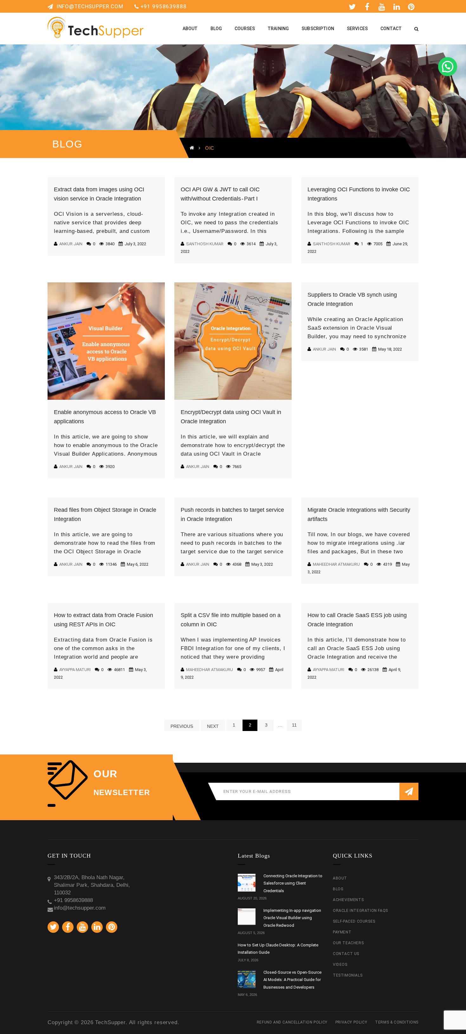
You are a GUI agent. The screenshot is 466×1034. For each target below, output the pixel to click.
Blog (338, 889)
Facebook (368, 6)
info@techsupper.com (89, 6)
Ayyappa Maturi (75, 669)
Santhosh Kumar (204, 243)
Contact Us (346, 954)
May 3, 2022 (261, 564)
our (106, 774)
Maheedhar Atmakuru (336, 564)
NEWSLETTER (122, 792)
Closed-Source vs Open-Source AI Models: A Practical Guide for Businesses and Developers (292, 980)
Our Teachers (348, 943)
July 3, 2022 (135, 243)
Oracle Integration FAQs (360, 910)
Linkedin (398, 6)
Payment (342, 932)
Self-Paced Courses (354, 921)
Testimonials (347, 975)
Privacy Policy (351, 1022)
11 (294, 725)
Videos (340, 964)
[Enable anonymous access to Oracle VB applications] (106, 341)
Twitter (353, 6)
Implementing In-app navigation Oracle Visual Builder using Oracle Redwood (292, 918)
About (340, 878)
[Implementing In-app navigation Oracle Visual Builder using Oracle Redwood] (247, 917)
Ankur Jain (70, 243)
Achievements (348, 900)
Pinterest (412, 6)
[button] (447, 66)
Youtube (383, 6)
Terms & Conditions (396, 1022)
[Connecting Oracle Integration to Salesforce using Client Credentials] (247, 883)
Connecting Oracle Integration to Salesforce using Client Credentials (292, 883)
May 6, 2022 (137, 564)
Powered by (456, 27)
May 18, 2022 (389, 349)
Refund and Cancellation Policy (292, 1022)
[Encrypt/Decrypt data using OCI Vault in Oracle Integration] (233, 341)
